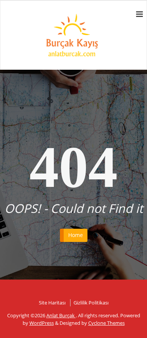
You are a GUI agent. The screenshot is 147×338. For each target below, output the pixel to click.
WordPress (41, 323)
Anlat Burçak (61, 315)
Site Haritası (52, 302)
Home (75, 235)
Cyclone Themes (106, 323)
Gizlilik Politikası (91, 302)
